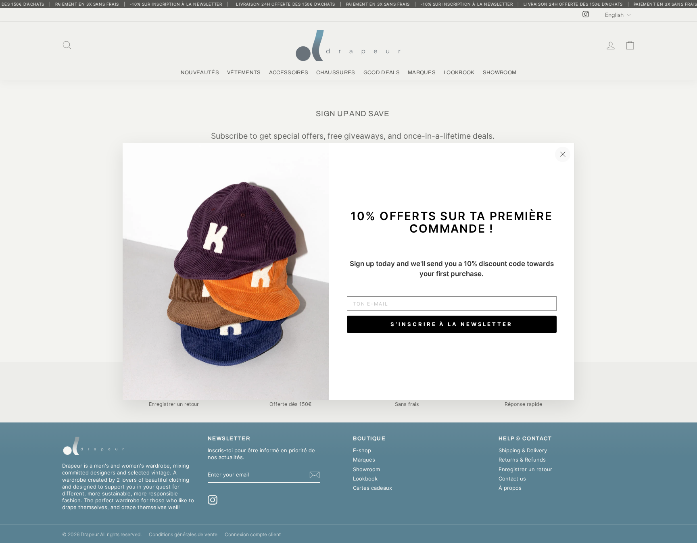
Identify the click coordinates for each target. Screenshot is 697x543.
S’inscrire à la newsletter (451, 324)
